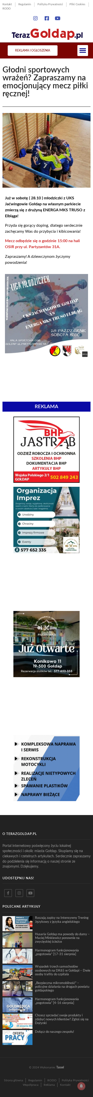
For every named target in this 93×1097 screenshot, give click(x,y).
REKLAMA (46, 406)
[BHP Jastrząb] (46, 481)
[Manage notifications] (81, 1086)
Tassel (60, 1067)
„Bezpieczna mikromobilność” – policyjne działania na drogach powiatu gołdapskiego (62, 987)
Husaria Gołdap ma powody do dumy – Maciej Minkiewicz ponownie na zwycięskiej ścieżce (62, 938)
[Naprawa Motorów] (46, 799)
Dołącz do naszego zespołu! (54, 1031)
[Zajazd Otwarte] (46, 675)
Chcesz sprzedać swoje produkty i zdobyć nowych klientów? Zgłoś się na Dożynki (62, 1019)
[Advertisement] (46, 582)
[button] (82, 50)
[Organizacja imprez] (46, 551)
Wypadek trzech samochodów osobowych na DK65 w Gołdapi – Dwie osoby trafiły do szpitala (62, 970)
